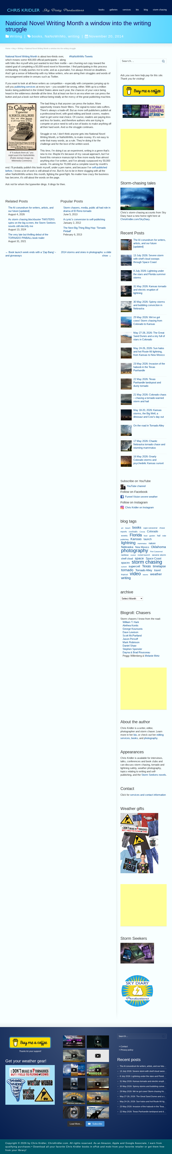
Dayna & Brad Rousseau (136, 652)
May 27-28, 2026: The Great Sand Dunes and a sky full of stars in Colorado (149, 336)
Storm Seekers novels (153, 774)
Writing (16, 36)
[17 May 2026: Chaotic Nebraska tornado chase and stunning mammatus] (126, 446)
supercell (134, 566)
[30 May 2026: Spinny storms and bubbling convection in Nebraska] (126, 306)
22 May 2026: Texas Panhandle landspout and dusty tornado (147, 382)
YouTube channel (136, 486)
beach (127, 528)
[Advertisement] (143, 150)
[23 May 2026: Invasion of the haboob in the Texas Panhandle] (126, 368)
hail (158, 535)
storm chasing (160, 9)
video (135, 573)
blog (146, 9)
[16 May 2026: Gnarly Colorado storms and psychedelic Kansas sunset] (126, 461)
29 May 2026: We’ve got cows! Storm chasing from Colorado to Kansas (147, 320)
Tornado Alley (143, 570)
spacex (125, 562)
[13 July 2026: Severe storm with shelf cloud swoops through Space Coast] (126, 260)
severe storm (159, 555)
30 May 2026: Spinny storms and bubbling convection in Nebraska (149, 305)
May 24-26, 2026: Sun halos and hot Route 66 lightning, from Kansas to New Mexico (149, 351)
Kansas (136, 539)
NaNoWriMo (55, 36)
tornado (127, 570)
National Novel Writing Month (21, 56)
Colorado (152, 531)
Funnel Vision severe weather (141, 496)
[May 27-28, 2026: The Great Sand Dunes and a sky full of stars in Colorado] (126, 337)
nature (152, 543)
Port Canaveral (156, 552)
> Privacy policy (126, 1050)
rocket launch (144, 555)
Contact (124, 1046)
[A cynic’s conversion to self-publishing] (60, 218)
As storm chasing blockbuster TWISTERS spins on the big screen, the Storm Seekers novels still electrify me (32, 223)
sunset (124, 567)
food (145, 536)
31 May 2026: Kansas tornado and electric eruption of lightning (149, 289)
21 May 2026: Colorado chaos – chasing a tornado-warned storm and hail (149, 398)
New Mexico (142, 547)
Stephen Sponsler (132, 649)
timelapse (159, 566)
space (139, 558)
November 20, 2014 (106, 36)
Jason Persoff (130, 638)
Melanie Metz (152, 655)
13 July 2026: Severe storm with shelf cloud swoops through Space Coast (148, 258)
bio (137, 9)
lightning (128, 543)
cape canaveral (150, 528)
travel (157, 570)
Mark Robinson (131, 642)
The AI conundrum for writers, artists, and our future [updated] (149, 243)
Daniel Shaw (129, 645)
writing (74, 36)
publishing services (24, 86)
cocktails (133, 532)
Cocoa (142, 532)
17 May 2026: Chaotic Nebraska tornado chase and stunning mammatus (149, 444)
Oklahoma (158, 547)
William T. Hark (131, 622)
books (101, 9)
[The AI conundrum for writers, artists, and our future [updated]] (126, 245)
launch (148, 539)
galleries (114, 9)
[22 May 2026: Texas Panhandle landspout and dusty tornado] (126, 384)
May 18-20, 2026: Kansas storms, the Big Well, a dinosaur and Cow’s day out (148, 413)
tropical (124, 574)
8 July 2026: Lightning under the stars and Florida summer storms (149, 274)
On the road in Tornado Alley (148, 425)
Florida (136, 535)
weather (156, 574)
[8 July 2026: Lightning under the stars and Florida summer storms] (126, 275)
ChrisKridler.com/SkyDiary (134, 219)
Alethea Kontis (130, 625)
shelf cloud (127, 558)
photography (134, 550)
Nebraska (127, 547)
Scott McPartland (132, 635)
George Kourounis (133, 628)
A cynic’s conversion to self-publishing (84, 219)
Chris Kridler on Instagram (139, 507)
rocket (133, 555)
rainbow (124, 555)
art (122, 528)
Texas (146, 566)
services (127, 9)
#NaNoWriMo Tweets (81, 56)
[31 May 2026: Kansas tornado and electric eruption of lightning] (126, 291)
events (124, 535)
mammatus (142, 543)
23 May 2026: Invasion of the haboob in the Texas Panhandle (149, 367)
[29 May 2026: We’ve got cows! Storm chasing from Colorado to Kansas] (126, 322)
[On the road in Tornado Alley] (126, 430)
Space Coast (153, 558)
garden (152, 536)
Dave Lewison (130, 632)
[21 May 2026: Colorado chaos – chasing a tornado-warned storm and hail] (126, 399)
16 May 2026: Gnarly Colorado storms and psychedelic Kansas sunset (148, 460)
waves (145, 575)
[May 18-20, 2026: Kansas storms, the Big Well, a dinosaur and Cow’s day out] (126, 415)
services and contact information (148, 794)
